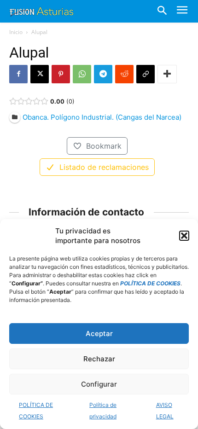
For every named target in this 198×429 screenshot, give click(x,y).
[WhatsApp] (82, 74)
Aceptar (99, 333)
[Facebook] (18, 74)
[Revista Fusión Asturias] (41, 11)
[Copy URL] (145, 74)
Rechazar (99, 358)
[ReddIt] (124, 74)
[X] (39, 74)
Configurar (99, 384)
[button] (184, 235)
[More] (167, 74)
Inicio (16, 32)
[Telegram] (103, 74)
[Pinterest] (61, 74)
